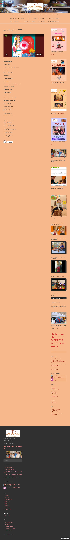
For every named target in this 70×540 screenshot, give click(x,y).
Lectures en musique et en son (36, 18)
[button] (56, 250)
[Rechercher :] (58, 352)
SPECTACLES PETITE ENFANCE (17, 18)
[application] (58, 298)
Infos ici (52, 54)
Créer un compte (56, 409)
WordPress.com (55, 414)
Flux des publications (57, 411)
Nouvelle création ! (56, 358)
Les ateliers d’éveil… (58, 377)
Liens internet (41, 21)
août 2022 (54, 393)
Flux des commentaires (57, 413)
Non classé (54, 402)
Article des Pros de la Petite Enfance (13, 477)
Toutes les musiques (15, 21)
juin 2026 (54, 387)
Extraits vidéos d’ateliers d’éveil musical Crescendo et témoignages (58, 365)
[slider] (64, 298)
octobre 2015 (55, 396)
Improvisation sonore (57, 360)
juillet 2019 (54, 395)
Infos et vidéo (61, 113)
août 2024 (54, 391)
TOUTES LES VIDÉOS (54, 14)
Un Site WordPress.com (9, 534)
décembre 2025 (55, 389)
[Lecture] (52, 298)
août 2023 (54, 392)
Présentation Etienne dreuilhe (26, 14)
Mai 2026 (54, 388)
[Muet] (62, 298)
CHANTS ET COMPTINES (42, 14)
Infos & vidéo (60, 83)
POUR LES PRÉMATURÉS (29, 21)
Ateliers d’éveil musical (52, 18)
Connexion (54, 410)
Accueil (13, 14)
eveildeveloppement (58, 375)
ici (60, 328)
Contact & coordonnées (54, 21)
